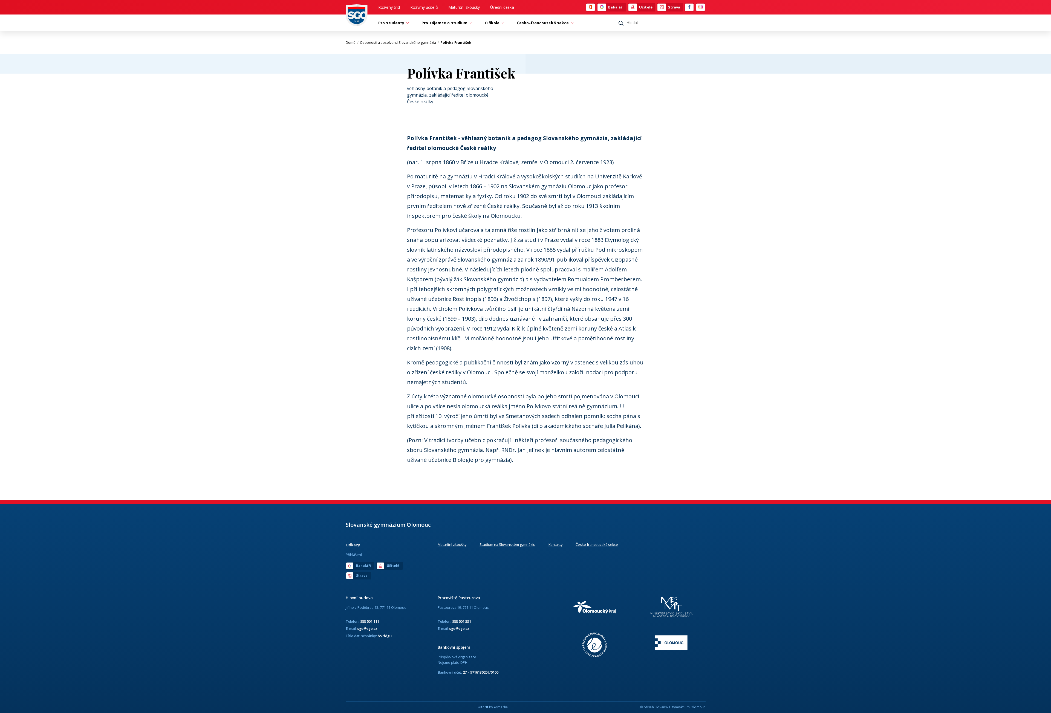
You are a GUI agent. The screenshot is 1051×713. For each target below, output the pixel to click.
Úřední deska (502, 7)
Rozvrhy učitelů (424, 7)
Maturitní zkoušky (464, 7)
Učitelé (645, 7)
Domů (352, 42)
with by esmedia (493, 707)
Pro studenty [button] (391, 22)
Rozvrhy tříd (389, 7)
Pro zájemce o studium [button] (444, 22)
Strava (674, 7)
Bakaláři (615, 7)
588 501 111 (369, 621)
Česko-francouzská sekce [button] (543, 22)
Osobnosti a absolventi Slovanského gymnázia (399, 42)
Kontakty (555, 544)
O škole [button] (492, 22)
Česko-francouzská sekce (597, 544)
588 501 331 (461, 621)
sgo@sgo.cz (367, 628)
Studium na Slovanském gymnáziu (507, 544)
